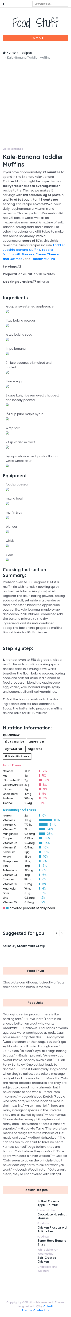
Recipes (26, 53)
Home (11, 52)
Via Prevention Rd (13, 148)
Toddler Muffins (43, 259)
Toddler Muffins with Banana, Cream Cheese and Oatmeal (31, 254)
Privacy (27, 1310)
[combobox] (50, 4)
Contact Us (41, 1310)
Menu (37, 38)
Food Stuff (35, 22)
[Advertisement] (35, 97)
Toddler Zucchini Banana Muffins (34, 247)
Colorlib (48, 1306)
